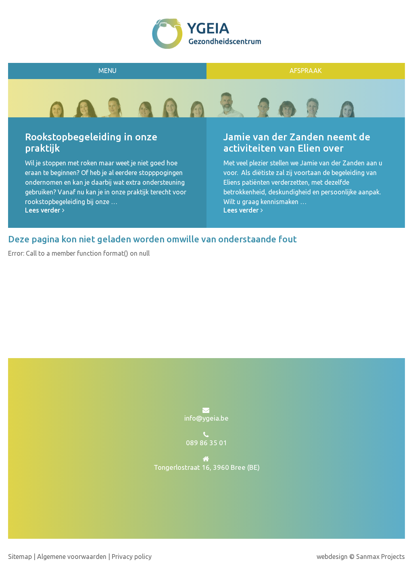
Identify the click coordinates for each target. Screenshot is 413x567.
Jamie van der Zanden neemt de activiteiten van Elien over (296, 142)
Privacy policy (132, 556)
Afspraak (306, 70)
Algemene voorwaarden (71, 556)
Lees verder (42, 210)
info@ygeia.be (206, 418)
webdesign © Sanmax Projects (361, 556)
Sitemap (20, 556)
